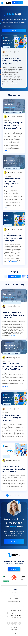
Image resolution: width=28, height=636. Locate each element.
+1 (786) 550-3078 (15, 610)
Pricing (14, 593)
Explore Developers (14, 601)
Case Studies (14, 598)
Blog (14, 596)
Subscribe (14, 30)
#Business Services (15, 276)
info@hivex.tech (14, 613)
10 (18, 495)
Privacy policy (14, 629)
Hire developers (18, 3)
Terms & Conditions (14, 627)
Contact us (14, 569)
